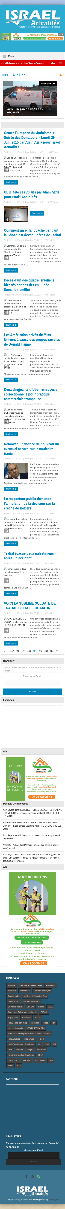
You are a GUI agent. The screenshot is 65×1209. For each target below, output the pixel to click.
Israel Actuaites (29, 1039)
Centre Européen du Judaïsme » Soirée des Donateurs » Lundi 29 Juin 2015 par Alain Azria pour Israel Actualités (32, 140)
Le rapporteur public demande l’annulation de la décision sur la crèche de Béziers (29, 503)
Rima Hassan (40, 1060)
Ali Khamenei (25, 991)
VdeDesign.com (54, 1199)
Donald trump (13, 1001)
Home (5, 75)
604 (51, 651)
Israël (42, 1039)
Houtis (45, 1023)
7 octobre (11, 985)
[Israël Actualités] (32, 19)
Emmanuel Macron (15, 1007)
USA (19, 1065)
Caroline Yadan (14, 996)
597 (12, 651)
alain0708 (17, 152)
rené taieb (26, 1060)
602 (40, 651)
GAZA (50, 1007)
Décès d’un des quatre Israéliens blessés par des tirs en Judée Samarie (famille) (29, 285)
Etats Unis (30, 1007)
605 (57, 651)
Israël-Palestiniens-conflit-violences (21, 1044)
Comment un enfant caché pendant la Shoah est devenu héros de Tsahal (32, 232)
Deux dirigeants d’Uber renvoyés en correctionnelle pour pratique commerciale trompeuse (31, 394)
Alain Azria (12, 991)
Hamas (38, 1017)
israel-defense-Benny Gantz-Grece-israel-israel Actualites (29, 1033)
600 (29, 651)
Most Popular (46, 83)
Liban (10, 1049)
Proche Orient (13, 1060)
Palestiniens (41, 1049)
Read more (10, 182)
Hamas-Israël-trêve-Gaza (17, 1023)
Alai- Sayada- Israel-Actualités (30, 985)
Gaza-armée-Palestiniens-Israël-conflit (22, 1012)
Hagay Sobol (13, 1017)
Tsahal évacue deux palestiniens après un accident (29, 555)
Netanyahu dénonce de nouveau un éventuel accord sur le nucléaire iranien (31, 449)
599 (23, 651)
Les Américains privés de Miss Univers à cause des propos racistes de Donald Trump (32, 340)
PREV (40, 1055)
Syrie (51, 1060)
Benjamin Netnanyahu (42, 991)
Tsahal (10, 1065)
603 (46, 651)
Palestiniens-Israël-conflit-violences (21, 1055)
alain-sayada (51, 985)
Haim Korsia (26, 1017)
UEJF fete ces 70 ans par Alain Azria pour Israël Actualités (31, 194)
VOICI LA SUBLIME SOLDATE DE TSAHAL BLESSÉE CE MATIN (30, 605)
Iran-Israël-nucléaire (15, 1028)
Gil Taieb (44, 1012)
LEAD (46, 1044)
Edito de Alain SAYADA (31, 1001)
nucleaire (19, 1049)
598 (17, 651)
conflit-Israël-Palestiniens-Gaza (35, 996)
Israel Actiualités (14, 1039)
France (41, 1007)
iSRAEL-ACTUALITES (35, 1028)
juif (39, 1044)
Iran (53, 1023)
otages (29, 1049)
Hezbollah (35, 1023)
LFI (54, 1044)
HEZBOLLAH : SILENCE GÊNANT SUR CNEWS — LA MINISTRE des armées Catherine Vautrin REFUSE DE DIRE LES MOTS (32, 813)
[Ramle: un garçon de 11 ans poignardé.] (30, 98)
